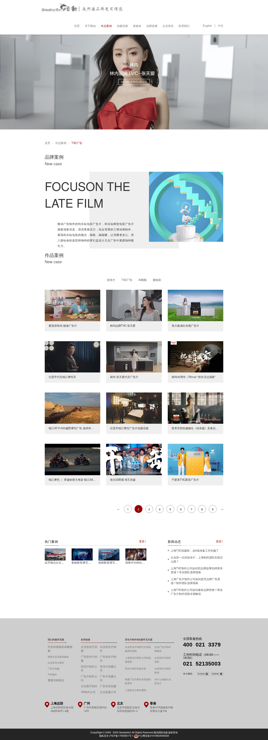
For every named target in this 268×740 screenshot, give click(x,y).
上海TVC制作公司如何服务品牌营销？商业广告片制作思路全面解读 (197, 592)
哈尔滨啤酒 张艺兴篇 (116, 446)
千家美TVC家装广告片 (178, 446)
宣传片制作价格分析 (135, 668)
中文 (220, 26)
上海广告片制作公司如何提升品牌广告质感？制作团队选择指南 (195, 581)
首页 (77, 26)
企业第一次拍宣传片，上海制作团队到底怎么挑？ (197, 559)
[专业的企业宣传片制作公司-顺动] (82, 8)
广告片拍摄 (53, 668)
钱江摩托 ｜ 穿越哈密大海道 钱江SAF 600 (67, 446)
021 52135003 (202, 664)
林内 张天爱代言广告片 (117, 343)
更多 (142, 541)
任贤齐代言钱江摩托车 (55, 343)
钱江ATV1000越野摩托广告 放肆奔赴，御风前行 (71, 394)
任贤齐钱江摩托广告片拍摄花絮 (122, 394)
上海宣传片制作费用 (135, 690)
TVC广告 (126, 280)
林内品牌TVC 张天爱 (116, 292)
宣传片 (111, 280)
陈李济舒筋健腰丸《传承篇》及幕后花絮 (189, 394)
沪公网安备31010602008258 (153, 735)
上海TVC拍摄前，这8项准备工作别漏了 (195, 550)
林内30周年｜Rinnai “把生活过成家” (187, 343)
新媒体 (137, 26)
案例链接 (50, 174)
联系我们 (184, 26)
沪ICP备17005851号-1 (121, 735)
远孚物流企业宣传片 (57, 562)
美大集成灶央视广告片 (178, 292)
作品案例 (106, 26)
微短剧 (157, 280)
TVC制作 (52, 674)
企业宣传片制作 (56, 662)
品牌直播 (151, 26)
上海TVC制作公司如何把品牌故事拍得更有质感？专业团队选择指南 (197, 570)
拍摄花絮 (122, 26)
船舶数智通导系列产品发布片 (116, 562)
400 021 (195, 645)
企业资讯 (167, 26)
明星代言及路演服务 (58, 656)
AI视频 (143, 280)
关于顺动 (90, 26)
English (207, 26)
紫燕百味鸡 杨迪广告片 (56, 292)
